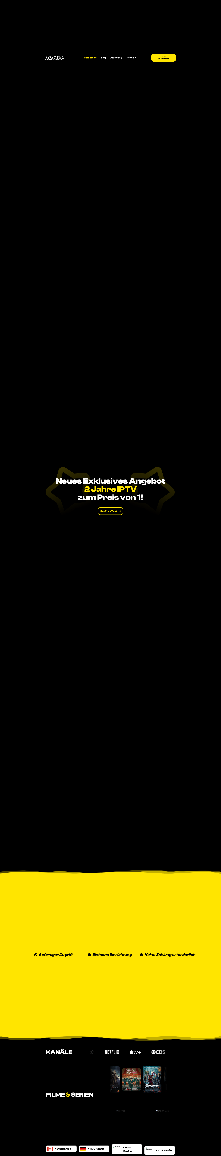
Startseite (90, 57)
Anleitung (116, 57)
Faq (103, 57)
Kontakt (131, 57)
